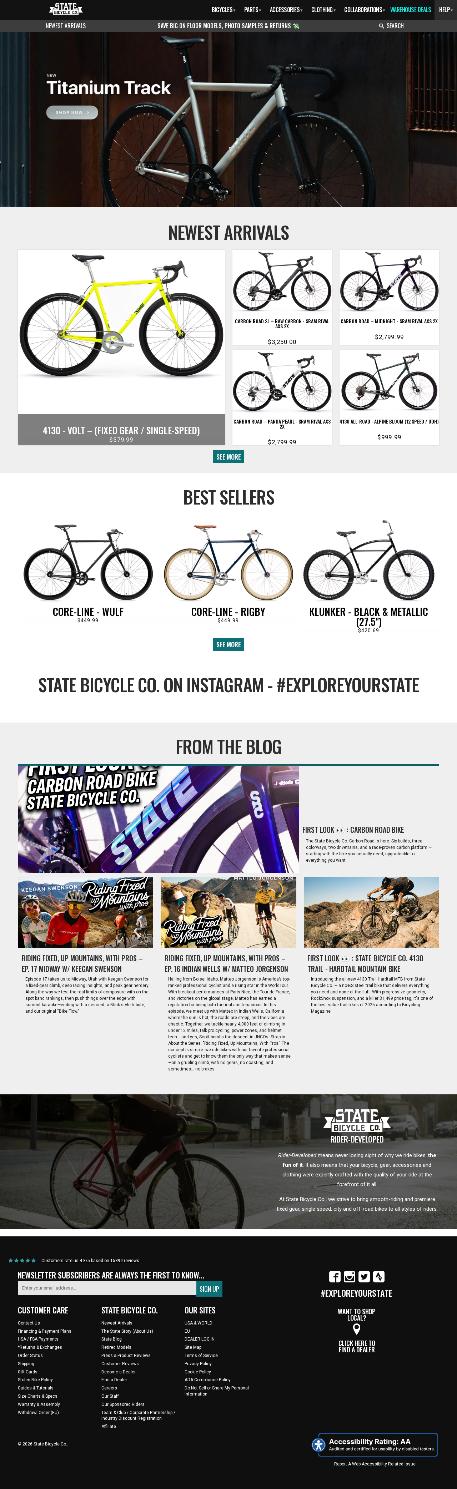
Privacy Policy (198, 1363)
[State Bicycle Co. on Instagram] (349, 1280)
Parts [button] (252, 9)
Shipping (26, 1363)
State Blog (111, 1339)
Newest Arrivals (66, 25)
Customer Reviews (120, 1363)
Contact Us (29, 1323)
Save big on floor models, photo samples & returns (224, 25)
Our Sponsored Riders (123, 1404)
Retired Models (116, 1347)
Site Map (193, 1347)
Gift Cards (27, 1371)
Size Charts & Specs (37, 1396)
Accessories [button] (286, 9)
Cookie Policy (198, 1371)
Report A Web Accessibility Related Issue (375, 1464)
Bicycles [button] (224, 9)
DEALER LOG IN (200, 1339)
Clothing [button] (323, 9)
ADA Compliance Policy (208, 1379)
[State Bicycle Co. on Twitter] (364, 1280)
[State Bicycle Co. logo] (66, 8)
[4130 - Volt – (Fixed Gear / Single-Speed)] (121, 319)
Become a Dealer (118, 1371)
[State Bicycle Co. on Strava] (379, 1280)
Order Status (30, 1355)
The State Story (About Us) (127, 1331)
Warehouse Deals (410, 9)
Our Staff (110, 1396)
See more (228, 456)
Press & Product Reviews (126, 1355)
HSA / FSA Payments (38, 1339)
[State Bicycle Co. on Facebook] (335, 1280)
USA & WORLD (198, 1323)
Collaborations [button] (364, 9)
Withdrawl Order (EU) (38, 1412)
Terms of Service (201, 1355)
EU (187, 1331)
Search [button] (395, 25)
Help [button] (446, 9)
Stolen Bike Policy (35, 1379)
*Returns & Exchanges (40, 1347)
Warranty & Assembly (39, 1404)
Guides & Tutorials (36, 1388)
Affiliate (108, 1426)
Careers (109, 1388)
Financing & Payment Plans (44, 1331)
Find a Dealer (114, 1379)
